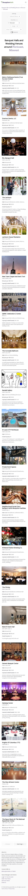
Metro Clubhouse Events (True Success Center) (12, 78)
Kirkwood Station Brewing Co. (12, 548)
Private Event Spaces (9, 467)
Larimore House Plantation (11, 237)
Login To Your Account (7, 877)
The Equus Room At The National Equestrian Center (13, 820)
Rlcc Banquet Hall (8, 158)
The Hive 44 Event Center (10, 782)
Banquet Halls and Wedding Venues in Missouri (13, 7)
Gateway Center (7, 703)
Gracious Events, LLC (9, 118)
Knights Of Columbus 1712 (11, 742)
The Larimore (6, 197)
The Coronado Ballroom (10, 351)
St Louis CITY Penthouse (10, 430)
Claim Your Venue (6, 878)
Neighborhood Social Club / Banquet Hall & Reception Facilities (14, 507)
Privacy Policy (11, 888)
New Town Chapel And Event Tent (13, 276)
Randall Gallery (7, 390)
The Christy (6, 587)
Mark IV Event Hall (8, 627)
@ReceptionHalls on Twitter (9, 871)
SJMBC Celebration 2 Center (11, 314)
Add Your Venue (6, 880)
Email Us (4, 882)
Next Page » (20, 844)
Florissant (5, 9)
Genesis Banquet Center (10, 663)
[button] (17, 20)
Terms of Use (5, 888)
